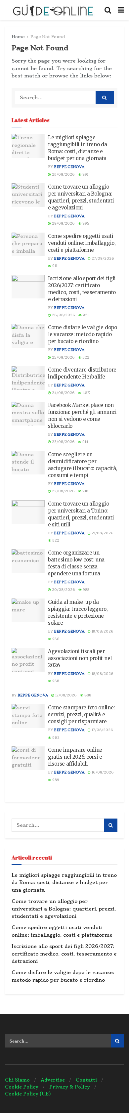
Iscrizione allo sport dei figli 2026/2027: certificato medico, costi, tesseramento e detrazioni (64, 953)
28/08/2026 (63, 223)
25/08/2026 (63, 357)
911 (54, 266)
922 (85, 357)
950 (55, 639)
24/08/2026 (63, 393)
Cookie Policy (21, 1087)
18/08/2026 (102, 674)
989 (55, 780)
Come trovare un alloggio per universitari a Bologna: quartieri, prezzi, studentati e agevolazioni (64, 908)
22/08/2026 (63, 491)
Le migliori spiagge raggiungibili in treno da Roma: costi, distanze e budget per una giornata (64, 882)
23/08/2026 (63, 442)
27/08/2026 (102, 258)
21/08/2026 (102, 533)
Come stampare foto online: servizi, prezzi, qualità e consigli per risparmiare (81, 714)
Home (18, 36)
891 (84, 174)
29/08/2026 (63, 174)
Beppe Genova (69, 167)
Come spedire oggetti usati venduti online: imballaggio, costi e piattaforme (82, 243)
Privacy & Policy (69, 1087)
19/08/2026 (102, 631)
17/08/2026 (65, 695)
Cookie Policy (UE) (28, 1093)
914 (84, 442)
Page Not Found (47, 36)
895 (85, 223)
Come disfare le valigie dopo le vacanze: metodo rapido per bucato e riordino (82, 334)
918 (84, 491)
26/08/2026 (63, 315)
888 (87, 695)
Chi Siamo (17, 1080)
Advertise (53, 1080)
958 (55, 681)
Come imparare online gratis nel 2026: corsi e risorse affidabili (75, 757)
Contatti (86, 1080)
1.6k (85, 393)
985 (86, 590)
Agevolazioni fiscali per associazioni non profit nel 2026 (80, 658)
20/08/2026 (63, 590)
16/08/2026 (102, 772)
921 (85, 315)
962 (55, 737)
